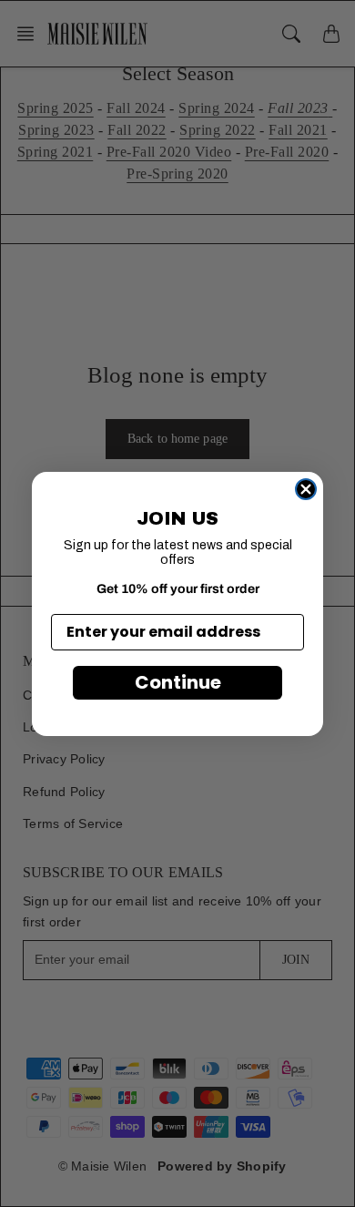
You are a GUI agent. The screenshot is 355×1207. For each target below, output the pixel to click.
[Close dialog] (306, 489)
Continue (178, 682)
